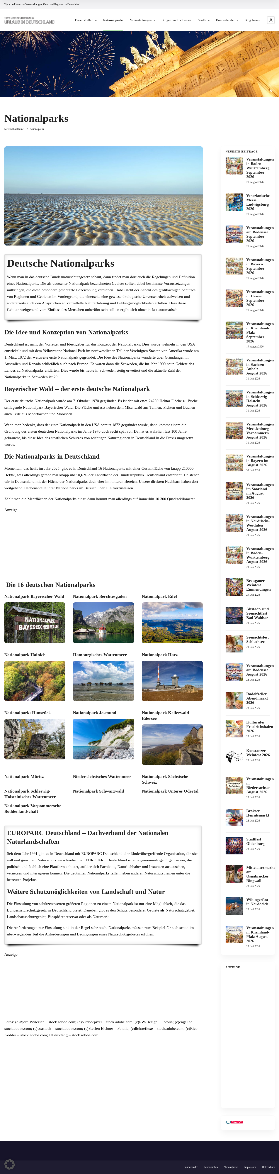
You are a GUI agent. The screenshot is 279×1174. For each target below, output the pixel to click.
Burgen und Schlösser (176, 20)
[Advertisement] (103, 543)
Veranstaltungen (141, 20)
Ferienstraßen (84, 20)
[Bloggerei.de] (234, 1123)
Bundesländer (225, 20)
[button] (271, 20)
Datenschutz (268, 1167)
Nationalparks (113, 20)
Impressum (250, 1167)
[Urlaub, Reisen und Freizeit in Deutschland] (29, 20)
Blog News (252, 20)
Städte (202, 20)
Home (20, 128)
